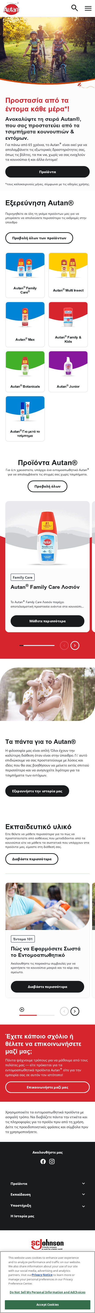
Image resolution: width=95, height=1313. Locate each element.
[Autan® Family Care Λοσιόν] (47, 535)
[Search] (74, 8)
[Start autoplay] (22, 1009)
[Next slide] (74, 645)
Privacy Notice (42, 1275)
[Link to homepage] (11, 8)
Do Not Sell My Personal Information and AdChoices (47, 1292)
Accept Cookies (47, 1305)
